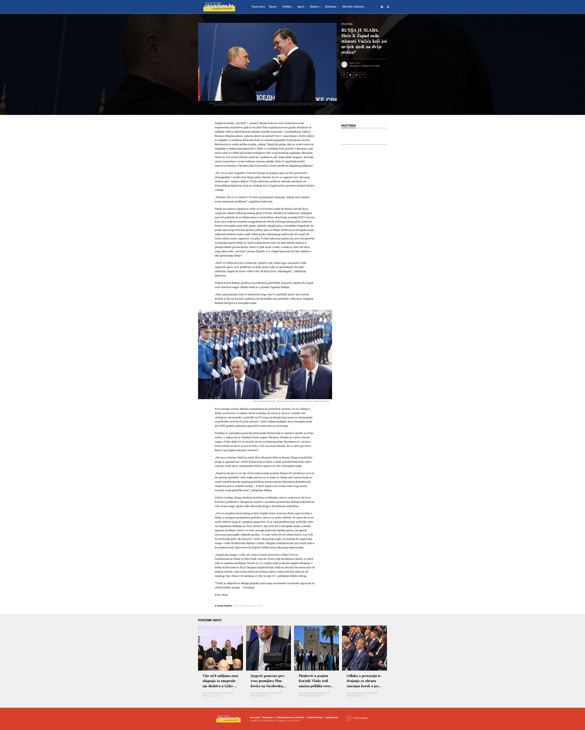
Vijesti (272, 6)
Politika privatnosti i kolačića (290, 717)
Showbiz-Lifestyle (353, 6)
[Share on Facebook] (344, 75)
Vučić (260, 606)
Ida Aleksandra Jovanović (217, 693)
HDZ (235, 606)
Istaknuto (244, 606)
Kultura (314, 6)
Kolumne (330, 6)
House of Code (294, 720)
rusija (254, 606)
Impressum (254, 717)
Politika (287, 6)
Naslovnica (258, 6)
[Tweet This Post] (350, 75)
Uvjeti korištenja (315, 717)
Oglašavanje (332, 717)
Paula (357, 63)
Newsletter (268, 717)
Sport (301, 6)
